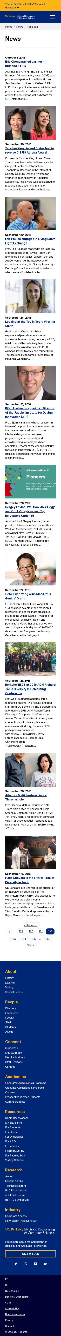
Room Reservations (16, 1118)
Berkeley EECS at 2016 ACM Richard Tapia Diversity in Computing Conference (30, 689)
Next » (31, 945)
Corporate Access (16, 1216)
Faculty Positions (15, 1057)
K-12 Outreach (13, 1052)
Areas (8, 1176)
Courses (10, 1092)
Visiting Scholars (15, 1160)
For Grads (11, 1132)
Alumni (9, 1031)
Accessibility (12, 1308)
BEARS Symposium (17, 1199)
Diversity (10, 982)
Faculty (9, 1017)
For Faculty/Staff (15, 1155)
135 (34, 938)
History (9, 978)
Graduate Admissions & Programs (25, 1087)
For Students (12, 1127)
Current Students (15, 1101)
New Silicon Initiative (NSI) (21, 1220)
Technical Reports (16, 1185)
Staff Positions (14, 1062)
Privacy (9, 1320)
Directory (10, 1008)
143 (47, 938)
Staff (8, 1022)
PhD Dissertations (15, 1190)
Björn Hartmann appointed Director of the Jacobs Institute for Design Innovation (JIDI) (29, 413)
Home (8, 26)
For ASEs (10, 1141)
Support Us (12, 1048)
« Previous (31, 925)
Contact (10, 1066)
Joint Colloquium (15, 1195)
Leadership (11, 1013)
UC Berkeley (12, 1290)
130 (31, 931)
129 (21, 931)
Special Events (14, 992)
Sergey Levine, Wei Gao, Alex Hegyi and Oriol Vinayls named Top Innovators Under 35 (30, 511)
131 (41, 931)
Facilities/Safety (14, 1150)
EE (6, 1279)
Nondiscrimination (15, 1314)
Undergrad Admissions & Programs (25, 1083)
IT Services (12, 1146)
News (19, 26)
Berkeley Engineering (16, 1296)
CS (6, 1285)
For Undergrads (14, 1136)
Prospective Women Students (22, 1097)
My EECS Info (13, 1122)
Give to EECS (30, 1253)
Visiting (9, 987)
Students (10, 1027)
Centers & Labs (14, 1181)
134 (23, 938)
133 (13, 938)
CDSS (8, 1302)
